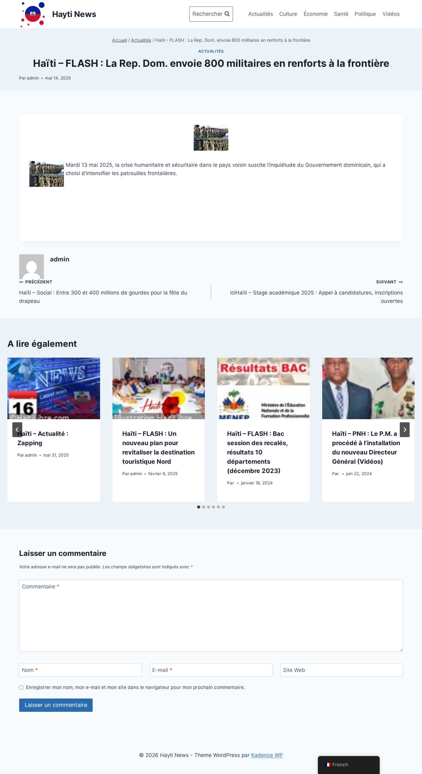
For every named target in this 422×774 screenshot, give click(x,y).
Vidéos (391, 14)
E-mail (162, 670)
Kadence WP (267, 755)
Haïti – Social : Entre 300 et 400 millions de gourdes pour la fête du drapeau (103, 291)
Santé (341, 14)
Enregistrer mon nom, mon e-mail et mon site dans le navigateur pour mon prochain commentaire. (135, 687)
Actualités (260, 14)
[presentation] (53, 388)
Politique (365, 14)
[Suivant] (405, 429)
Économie (316, 14)
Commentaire (41, 586)
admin (33, 77)
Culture (288, 14)
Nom (30, 670)
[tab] (198, 507)
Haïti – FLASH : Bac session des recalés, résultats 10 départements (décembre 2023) (257, 452)
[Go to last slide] (17, 429)
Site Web (294, 670)
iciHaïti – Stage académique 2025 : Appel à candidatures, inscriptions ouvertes (316, 291)
